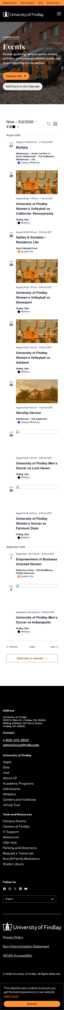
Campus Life (14, 76)
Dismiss (32, 1004)
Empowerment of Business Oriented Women (36, 561)
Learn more (11, 996)
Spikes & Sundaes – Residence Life (31, 239)
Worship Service (28, 412)
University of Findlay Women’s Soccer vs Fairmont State (31, 523)
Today (32, 646)
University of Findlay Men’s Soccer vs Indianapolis (36, 620)
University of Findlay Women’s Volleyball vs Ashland (33, 357)
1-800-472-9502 (16, 740)
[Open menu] (59, 13)
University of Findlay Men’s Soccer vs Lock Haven (36, 465)
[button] (26, 126)
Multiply (22, 147)
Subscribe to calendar (30, 658)
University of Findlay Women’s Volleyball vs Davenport (33, 297)
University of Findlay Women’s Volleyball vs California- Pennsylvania (34, 208)
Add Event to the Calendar (23, 86)
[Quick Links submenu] (60, 3)
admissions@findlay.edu (21, 745)
